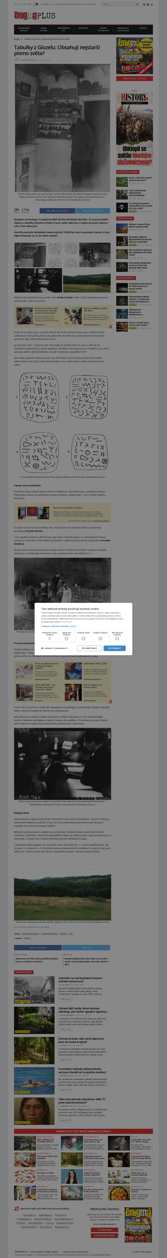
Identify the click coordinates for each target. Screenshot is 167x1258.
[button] (83, 626)
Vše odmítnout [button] (89, 648)
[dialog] (83, 629)
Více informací (66, 622)
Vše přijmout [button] (114, 648)
